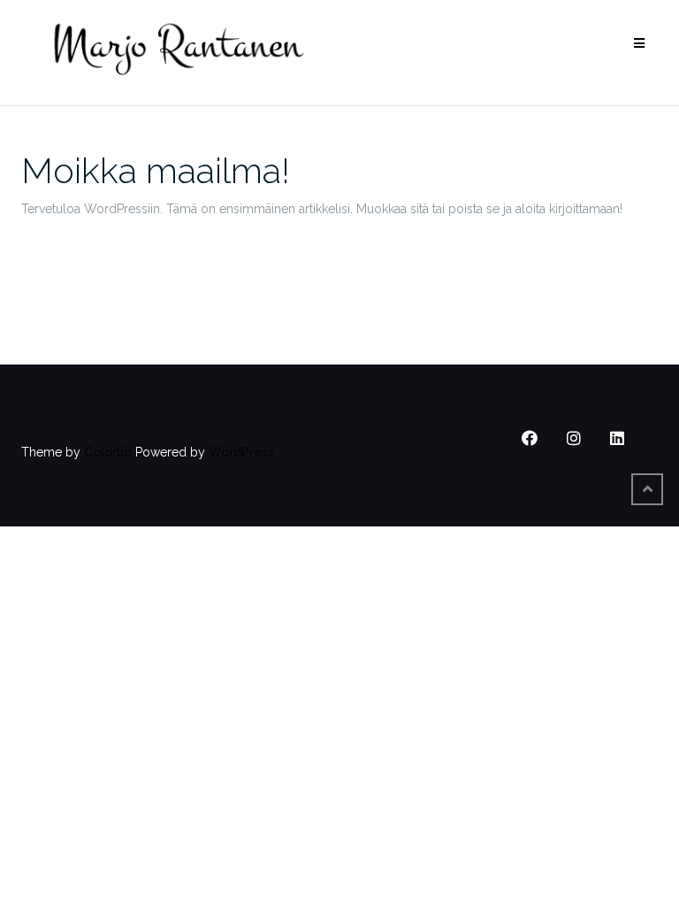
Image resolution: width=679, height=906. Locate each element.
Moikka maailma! (155, 170)
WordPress (241, 452)
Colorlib (108, 452)
